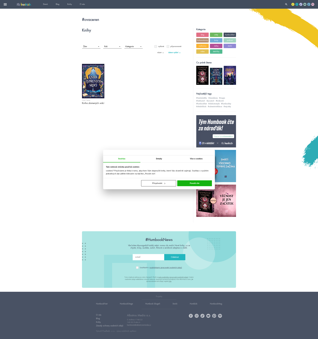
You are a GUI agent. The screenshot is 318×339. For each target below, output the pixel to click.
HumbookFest (101, 304)
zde (170, 281)
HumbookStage (126, 304)
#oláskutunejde (214, 104)
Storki (175, 304)
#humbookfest (201, 104)
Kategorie (129, 46)
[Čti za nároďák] (216, 131)
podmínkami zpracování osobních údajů (166, 267)
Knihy (69, 4)
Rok (106, 46)
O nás (82, 4)
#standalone (213, 98)
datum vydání (173, 52)
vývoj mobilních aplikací (126, 331)
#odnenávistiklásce (215, 106)
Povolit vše (194, 183)
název (159, 52)
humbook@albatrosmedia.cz (139, 325)
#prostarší (210, 101)
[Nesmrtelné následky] (216, 201)
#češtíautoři (200, 101)
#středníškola (201, 106)
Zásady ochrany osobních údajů (109, 326)
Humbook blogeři (152, 304)
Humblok (193, 304)
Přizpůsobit (157, 183)
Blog (57, 4)
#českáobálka (201, 98)
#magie (222, 98)
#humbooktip (226, 104)
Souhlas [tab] (121, 159)
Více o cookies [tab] (196, 159)
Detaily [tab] (159, 159)
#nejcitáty (227, 106)
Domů (45, 4)
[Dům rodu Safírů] (216, 166)
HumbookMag (216, 304)
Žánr (85, 46)
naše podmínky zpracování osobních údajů (173, 277)
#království (220, 101)
